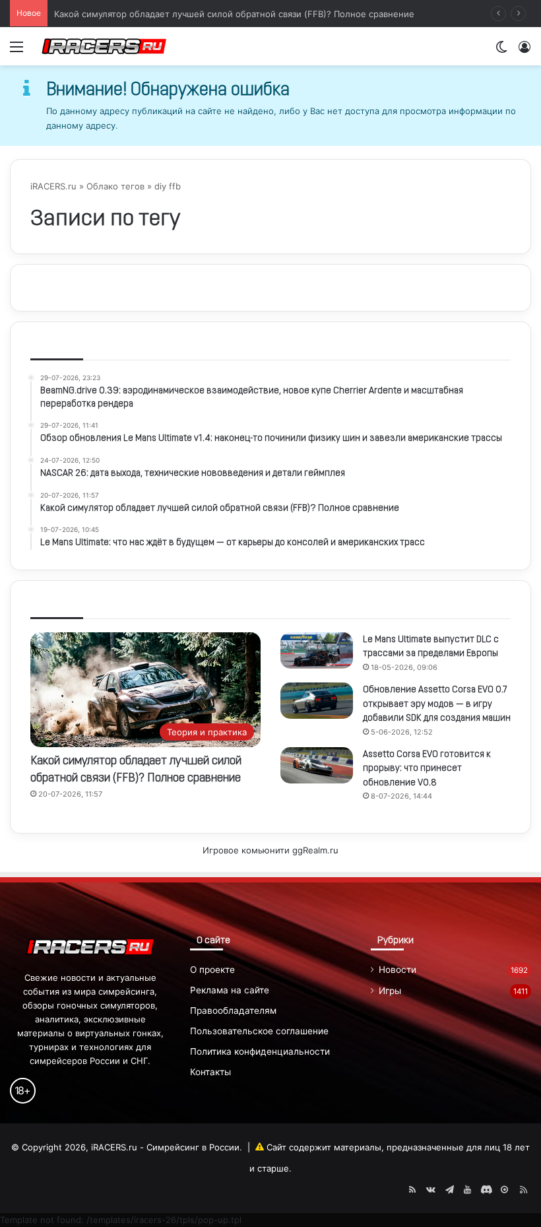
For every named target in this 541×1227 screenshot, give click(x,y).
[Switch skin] (501, 51)
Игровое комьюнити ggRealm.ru (270, 850)
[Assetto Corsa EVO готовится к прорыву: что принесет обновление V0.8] (316, 765)
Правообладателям (233, 1010)
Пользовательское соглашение (259, 1031)
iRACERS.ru (53, 186)
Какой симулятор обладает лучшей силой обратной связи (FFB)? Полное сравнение (234, 13)
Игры (390, 990)
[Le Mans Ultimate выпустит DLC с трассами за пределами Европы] (316, 650)
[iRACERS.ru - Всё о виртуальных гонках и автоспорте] (104, 46)
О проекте (212, 969)
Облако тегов (115, 186)
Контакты (210, 1072)
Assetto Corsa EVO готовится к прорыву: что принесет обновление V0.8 (427, 769)
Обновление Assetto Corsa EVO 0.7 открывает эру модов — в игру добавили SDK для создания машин (437, 704)
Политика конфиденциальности (260, 1051)
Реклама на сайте (229, 990)
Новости (397, 969)
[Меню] (16, 51)
